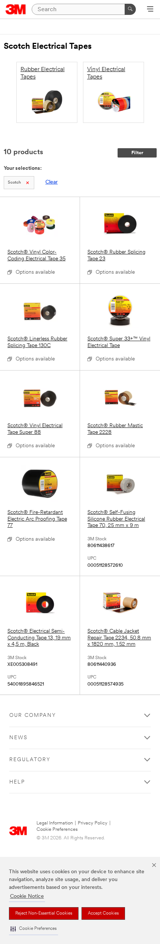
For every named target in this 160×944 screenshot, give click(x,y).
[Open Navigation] (150, 10)
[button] (33, 929)
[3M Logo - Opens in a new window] (16, 9)
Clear (51, 182)
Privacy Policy (93, 823)
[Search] (130, 9)
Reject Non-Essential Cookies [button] (43, 913)
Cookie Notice (27, 896)
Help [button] (17, 782)
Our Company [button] (32, 715)
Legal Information (54, 823)
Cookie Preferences (57, 829)
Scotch (14, 183)
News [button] (18, 738)
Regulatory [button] (30, 760)
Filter (137, 152)
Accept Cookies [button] (103, 913)
